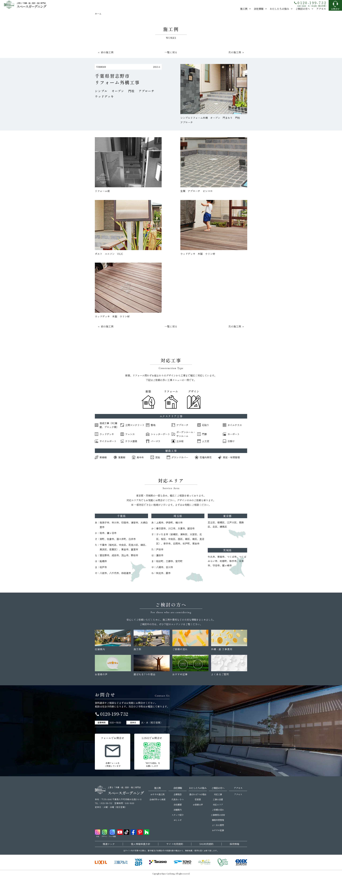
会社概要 (178, 804)
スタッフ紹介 (178, 814)
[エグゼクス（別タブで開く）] (241, 862)
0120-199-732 (310, 2)
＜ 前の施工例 (106, 52)
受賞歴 (198, 799)
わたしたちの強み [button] (279, 8)
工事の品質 (218, 799)
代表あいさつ (178, 799)
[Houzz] (146, 832)
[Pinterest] (140, 832)
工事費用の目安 (218, 814)
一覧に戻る (171, 52)
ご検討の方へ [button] (303, 8)
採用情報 (234, 844)
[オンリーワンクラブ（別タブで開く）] (223, 862)
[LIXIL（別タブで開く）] (101, 862)
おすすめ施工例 (157, 794)
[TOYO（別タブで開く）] (182, 862)
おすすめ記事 (218, 830)
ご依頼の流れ (218, 809)
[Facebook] (133, 832)
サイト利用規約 (174, 844)
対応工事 (218, 794)
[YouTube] (120, 832)
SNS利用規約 (206, 844)
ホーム (98, 13)
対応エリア (218, 804)
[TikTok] (126, 832)
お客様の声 (198, 804)
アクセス (321, 8)
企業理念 (178, 794)
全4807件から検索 (157, 799)
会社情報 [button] (258, 8)
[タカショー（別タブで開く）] (158, 862)
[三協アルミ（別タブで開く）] (121, 862)
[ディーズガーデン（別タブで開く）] (204, 862)
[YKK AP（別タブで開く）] (138, 862)
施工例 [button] (243, 8)
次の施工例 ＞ (236, 52)
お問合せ (335, 8)
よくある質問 (218, 825)
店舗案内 (178, 809)
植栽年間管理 (218, 820)
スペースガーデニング (31, 6)
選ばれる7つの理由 (197, 794)
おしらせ (178, 820)
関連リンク (109, 844)
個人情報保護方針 (140, 844)
